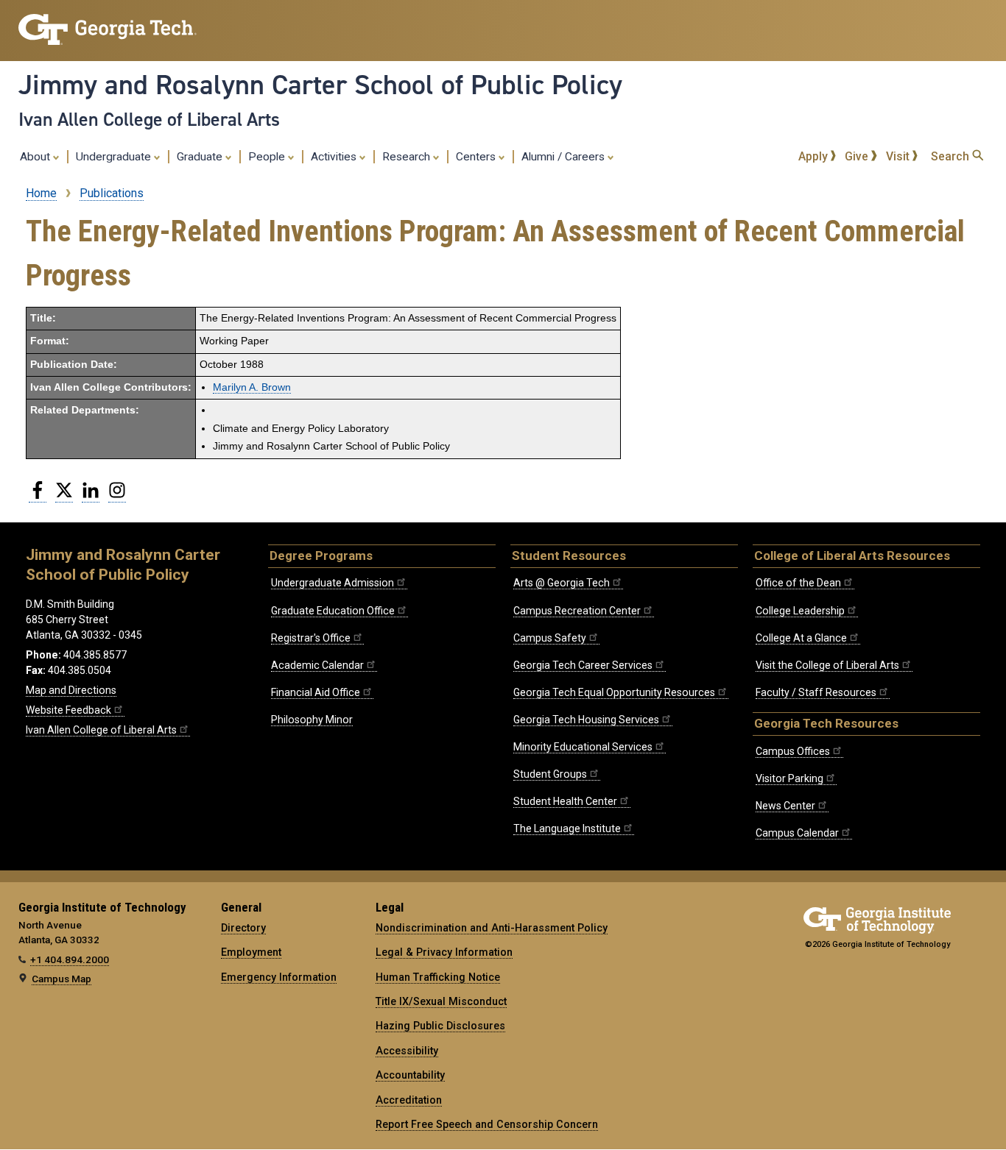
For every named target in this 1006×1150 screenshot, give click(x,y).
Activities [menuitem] (335, 156)
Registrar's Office (311, 638)
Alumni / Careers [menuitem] (564, 156)
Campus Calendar (797, 833)
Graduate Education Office (333, 611)
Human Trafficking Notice (438, 977)
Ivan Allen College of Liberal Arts (149, 119)
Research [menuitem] (407, 156)
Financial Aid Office (315, 692)
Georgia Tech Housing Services (586, 719)
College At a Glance (801, 638)
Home (41, 193)
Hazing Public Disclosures (440, 1026)
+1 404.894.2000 (69, 959)
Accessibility (407, 1051)
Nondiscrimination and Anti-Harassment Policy (492, 928)
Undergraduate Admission (332, 583)
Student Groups (550, 774)
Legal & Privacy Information (444, 952)
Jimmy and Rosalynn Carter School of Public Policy (320, 84)
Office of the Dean (798, 583)
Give (858, 156)
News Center (785, 806)
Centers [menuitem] (477, 156)
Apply (814, 156)
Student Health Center (565, 801)
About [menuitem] (36, 156)
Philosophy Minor (312, 719)
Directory (243, 928)
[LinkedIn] (90, 496)
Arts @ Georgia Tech (561, 583)
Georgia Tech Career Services (583, 665)
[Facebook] (37, 496)
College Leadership (800, 611)
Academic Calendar (317, 665)
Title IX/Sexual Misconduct (441, 1001)
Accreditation (409, 1100)
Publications (112, 193)
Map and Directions (71, 690)
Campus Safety (549, 638)
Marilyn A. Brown (252, 387)
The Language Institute (567, 828)
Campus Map (61, 978)
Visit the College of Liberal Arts (827, 665)
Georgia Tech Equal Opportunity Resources (614, 692)
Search (951, 156)
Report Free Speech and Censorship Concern (487, 1124)
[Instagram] (117, 496)
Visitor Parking (789, 778)
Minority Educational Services (583, 747)
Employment (251, 952)
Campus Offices (793, 751)
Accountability (410, 1075)
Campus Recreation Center (577, 611)
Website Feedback (68, 710)
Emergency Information (279, 977)
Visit (899, 156)
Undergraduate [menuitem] (115, 156)
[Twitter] (64, 496)
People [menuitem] (268, 156)
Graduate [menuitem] (201, 156)
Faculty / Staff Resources (816, 692)
